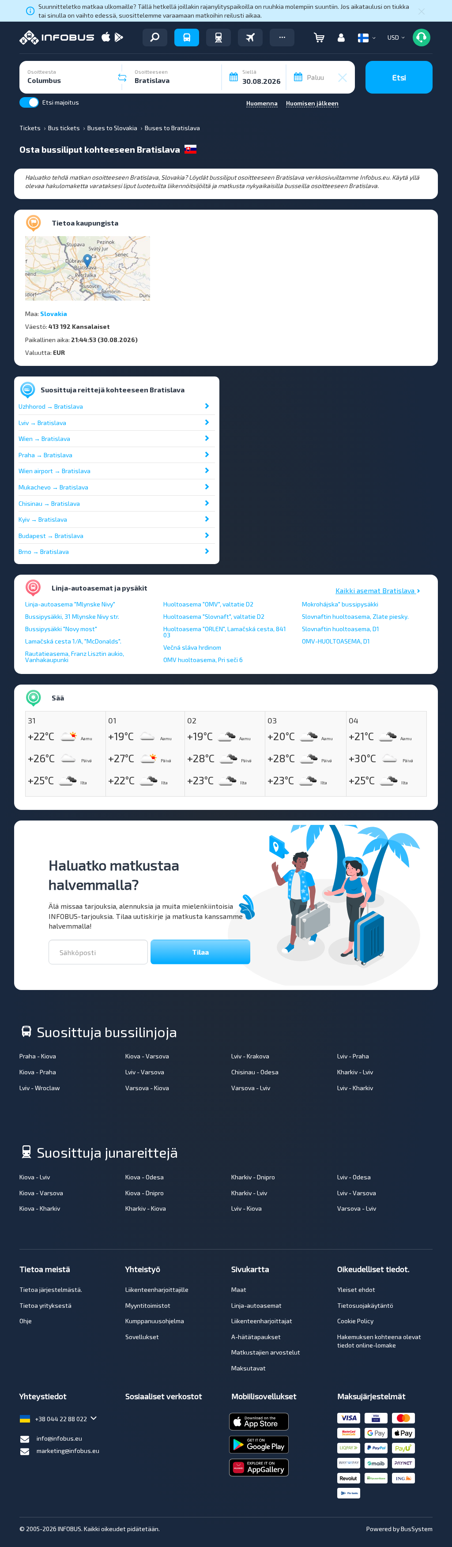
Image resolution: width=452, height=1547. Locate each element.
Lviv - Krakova (250, 1056)
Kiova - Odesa (144, 1177)
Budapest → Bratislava (51, 535)
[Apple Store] (106, 38)
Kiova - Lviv (34, 1177)
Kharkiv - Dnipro (253, 1177)
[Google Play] (118, 38)
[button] (282, 37)
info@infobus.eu (59, 1438)
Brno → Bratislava (44, 551)
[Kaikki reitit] (155, 37)
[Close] (421, 11)
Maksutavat (248, 1368)
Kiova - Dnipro (144, 1193)
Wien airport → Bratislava (54, 470)
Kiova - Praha (37, 1072)
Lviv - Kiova (246, 1208)
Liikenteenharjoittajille (156, 1289)
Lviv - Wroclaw (39, 1088)
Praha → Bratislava (45, 455)
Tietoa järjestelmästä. (50, 1289)
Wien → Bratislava (44, 438)
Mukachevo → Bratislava (53, 487)
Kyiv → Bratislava (43, 519)
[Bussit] (186, 37)
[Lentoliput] (250, 37)
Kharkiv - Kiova (145, 1208)
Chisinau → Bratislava (49, 503)
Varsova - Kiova (147, 1088)
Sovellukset (142, 1336)
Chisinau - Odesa (255, 1072)
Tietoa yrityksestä (45, 1305)
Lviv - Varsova (144, 1072)
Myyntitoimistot (147, 1305)
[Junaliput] (218, 37)
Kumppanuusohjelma (154, 1321)
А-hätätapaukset (256, 1336)
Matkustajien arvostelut (265, 1352)
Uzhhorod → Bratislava (51, 406)
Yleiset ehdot (356, 1289)
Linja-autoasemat (256, 1305)
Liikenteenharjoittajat (261, 1321)
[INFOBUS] (56, 37)
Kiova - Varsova (147, 1056)
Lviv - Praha (353, 1056)
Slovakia (53, 313)
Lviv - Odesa (354, 1177)
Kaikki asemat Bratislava (375, 590)
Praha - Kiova (37, 1056)
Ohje (25, 1321)
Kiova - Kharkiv (39, 1208)
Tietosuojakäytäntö (365, 1305)
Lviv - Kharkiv (355, 1088)
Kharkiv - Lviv (355, 1072)
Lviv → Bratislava (42, 422)
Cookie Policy (355, 1321)
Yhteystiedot (43, 1396)
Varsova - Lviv (250, 1088)
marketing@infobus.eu (68, 1450)
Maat (238, 1289)
